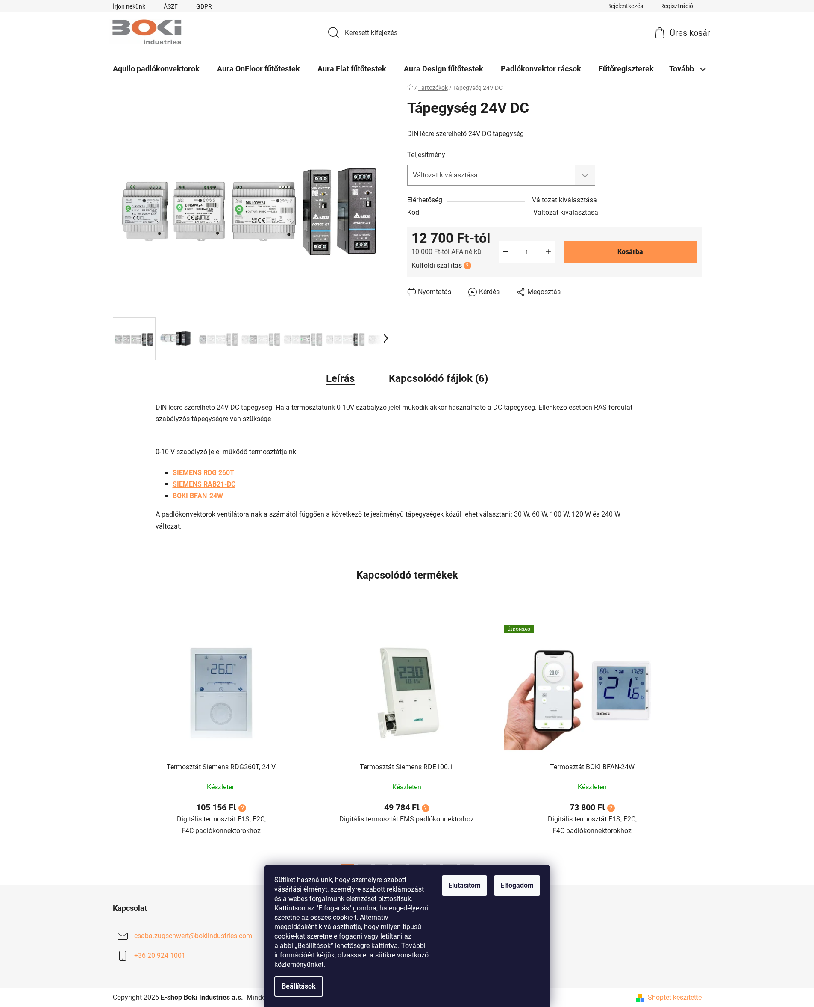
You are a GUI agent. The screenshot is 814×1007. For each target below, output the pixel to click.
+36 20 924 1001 (159, 955)
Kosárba (630, 252)
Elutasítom (464, 885)
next (695, 742)
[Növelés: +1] (548, 252)
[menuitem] (156, 68)
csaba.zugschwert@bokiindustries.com (193, 936)
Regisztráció (676, 6)
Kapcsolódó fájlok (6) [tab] (438, 378)
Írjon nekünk (129, 6)
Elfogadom (517, 885)
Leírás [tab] (340, 378)
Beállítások (299, 986)
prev (119, 742)
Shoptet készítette (675, 997)
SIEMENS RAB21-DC (204, 484)
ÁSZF (171, 6)
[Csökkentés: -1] (505, 252)
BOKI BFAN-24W (198, 496)
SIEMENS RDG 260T (203, 473)
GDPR (204, 6)
